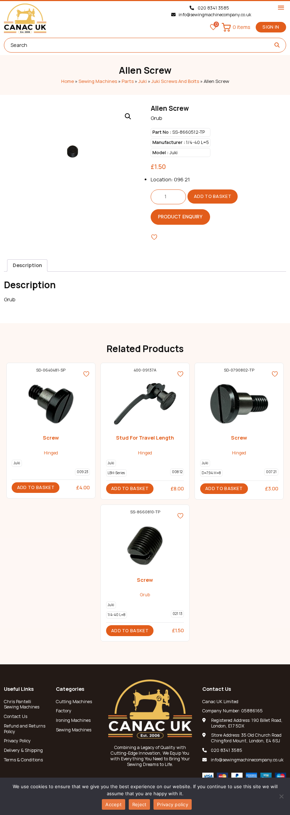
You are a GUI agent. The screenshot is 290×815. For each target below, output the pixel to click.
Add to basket (212, 196)
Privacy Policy (17, 741)
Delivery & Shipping (23, 750)
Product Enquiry (180, 216)
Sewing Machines (98, 81)
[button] (128, 116)
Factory (63, 711)
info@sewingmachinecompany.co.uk (215, 15)
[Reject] (281, 796)
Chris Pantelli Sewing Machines (21, 704)
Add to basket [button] (35, 487)
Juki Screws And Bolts (175, 81)
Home (67, 81)
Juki (142, 81)
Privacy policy (172, 804)
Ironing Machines (73, 720)
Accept (113, 804)
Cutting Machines (74, 702)
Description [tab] (27, 265)
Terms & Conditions (23, 760)
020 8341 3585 (213, 8)
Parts (128, 81)
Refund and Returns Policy (24, 729)
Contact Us (15, 716)
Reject (139, 804)
